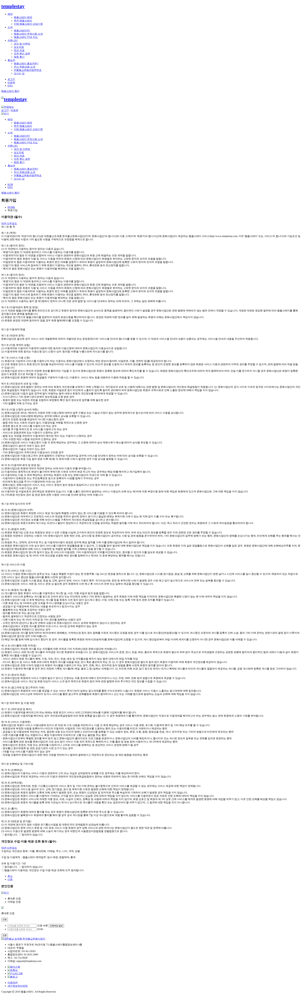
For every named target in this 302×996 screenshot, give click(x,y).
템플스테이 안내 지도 (26, 37)
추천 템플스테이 (23, 20)
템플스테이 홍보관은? (26, 63)
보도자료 (19, 47)
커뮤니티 (13, 40)
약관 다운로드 (9, 223)
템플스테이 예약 (23, 17)
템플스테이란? (22, 30)
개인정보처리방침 (18, 986)
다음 (10, 879)
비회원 (11, 82)
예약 (10, 14)
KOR (10, 184)
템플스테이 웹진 (10, 91)
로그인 (11, 79)
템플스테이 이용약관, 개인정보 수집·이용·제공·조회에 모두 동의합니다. (44, 870)
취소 (10, 876)
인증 (5, 919)
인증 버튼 (42, 925)
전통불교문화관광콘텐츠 (28, 70)
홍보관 (11, 60)
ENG (10, 85)
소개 (10, 27)
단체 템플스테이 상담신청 (28, 24)
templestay (13, 6)
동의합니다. (11, 834)
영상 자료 (19, 50)
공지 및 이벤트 (22, 43)
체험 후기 (19, 57)
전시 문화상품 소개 (24, 66)
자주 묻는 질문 (22, 53)
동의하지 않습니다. (32, 834)
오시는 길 (19, 73)
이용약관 (13, 982)
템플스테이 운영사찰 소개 (28, 34)
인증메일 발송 (56, 926)
